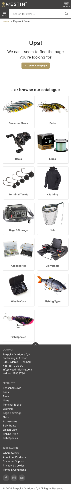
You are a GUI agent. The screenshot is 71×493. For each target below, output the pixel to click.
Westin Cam (18, 301)
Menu (4, 16)
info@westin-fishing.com (17, 369)
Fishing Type (52, 301)
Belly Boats (52, 265)
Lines (52, 158)
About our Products (14, 457)
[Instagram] (14, 477)
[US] (14, 4)
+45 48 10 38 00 (13, 365)
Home (6, 21)
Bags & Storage (18, 230)
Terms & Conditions (14, 469)
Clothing (52, 194)
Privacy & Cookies (13, 465)
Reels (18, 158)
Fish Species (18, 336)
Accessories (18, 265)
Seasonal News (18, 123)
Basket (66, 6)
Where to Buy (11, 452)
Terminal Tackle (18, 194)
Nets (52, 230)
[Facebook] (6, 477)
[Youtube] (22, 477)
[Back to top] (35, 345)
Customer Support (14, 461)
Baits (53, 123)
